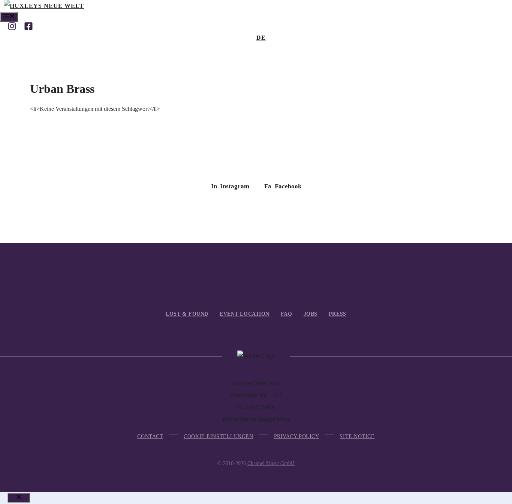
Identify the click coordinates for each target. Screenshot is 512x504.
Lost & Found (187, 314)
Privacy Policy (296, 436)
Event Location (244, 314)
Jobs (310, 314)
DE (261, 37)
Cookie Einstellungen (218, 436)
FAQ (286, 314)
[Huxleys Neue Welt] (44, 6)
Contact (150, 436)
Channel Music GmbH (271, 463)
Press (337, 314)
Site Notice (357, 436)
